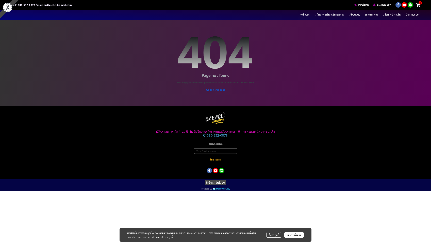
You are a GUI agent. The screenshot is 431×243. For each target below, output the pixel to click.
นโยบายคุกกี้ (167, 236)
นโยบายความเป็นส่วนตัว (144, 236)
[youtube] (404, 5)
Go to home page (215, 89)
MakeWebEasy (223, 189)
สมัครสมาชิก (384, 5)
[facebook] (398, 5)
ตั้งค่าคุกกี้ (274, 234)
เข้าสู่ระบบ (364, 5)
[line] (410, 5)
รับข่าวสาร (215, 159)
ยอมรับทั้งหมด (294, 234)
